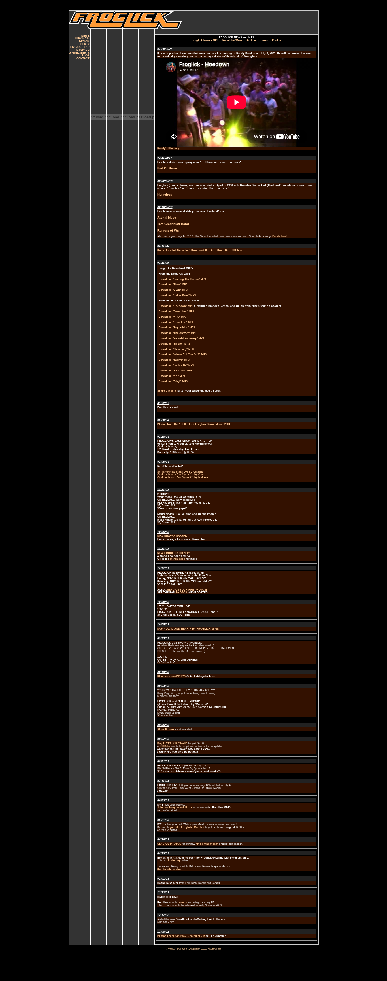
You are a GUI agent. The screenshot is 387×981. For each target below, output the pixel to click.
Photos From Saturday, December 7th (181, 936)
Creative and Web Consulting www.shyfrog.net (193, 949)
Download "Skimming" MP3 (176, 349)
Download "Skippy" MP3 (174, 343)
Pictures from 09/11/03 (171, 676)
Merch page (177, 558)
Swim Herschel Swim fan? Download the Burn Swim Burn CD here (200, 250)
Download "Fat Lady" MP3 (175, 370)
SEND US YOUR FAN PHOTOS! (187, 589)
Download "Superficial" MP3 (177, 327)
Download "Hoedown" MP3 (176, 306)
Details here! (279, 236)
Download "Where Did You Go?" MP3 (183, 354)
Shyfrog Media (166, 390)
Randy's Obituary (168, 148)
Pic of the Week (232, 40)
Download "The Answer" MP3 (177, 333)
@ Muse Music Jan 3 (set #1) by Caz (180, 474)
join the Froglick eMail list (186, 827)
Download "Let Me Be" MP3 (176, 365)
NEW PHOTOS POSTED (172, 536)
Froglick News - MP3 (205, 40)
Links (264, 40)
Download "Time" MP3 (173, 284)
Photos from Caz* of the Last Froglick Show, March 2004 (193, 424)
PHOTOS (181, 592)
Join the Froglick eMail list (174, 807)
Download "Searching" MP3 (176, 311)
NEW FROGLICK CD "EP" (173, 553)
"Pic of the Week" (207, 843)
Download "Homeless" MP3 (176, 322)
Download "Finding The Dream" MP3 (182, 279)
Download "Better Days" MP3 (177, 295)
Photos (276, 40)
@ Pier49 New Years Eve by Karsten (180, 471)
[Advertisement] (183, 5)
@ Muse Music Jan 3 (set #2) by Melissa (182, 477)
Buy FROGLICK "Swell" (172, 743)
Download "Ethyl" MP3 (173, 381)
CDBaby (165, 746)
